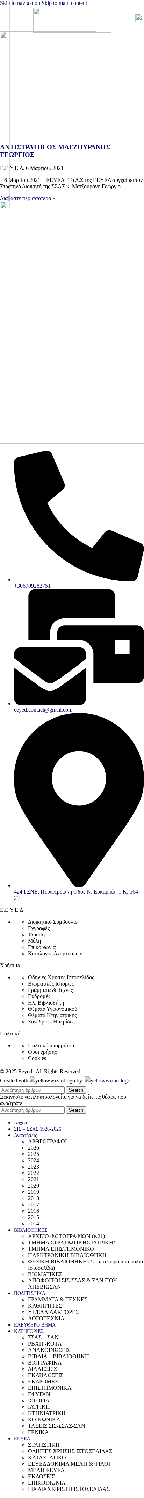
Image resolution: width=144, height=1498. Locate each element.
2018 (33, 1198)
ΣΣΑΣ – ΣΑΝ (43, 1337)
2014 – (35, 1223)
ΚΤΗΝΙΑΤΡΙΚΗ (47, 1413)
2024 (33, 1160)
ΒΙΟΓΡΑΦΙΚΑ (45, 1363)
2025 (33, 1154)
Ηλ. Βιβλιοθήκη (46, 1003)
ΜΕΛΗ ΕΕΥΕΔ (46, 1470)
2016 (33, 1211)
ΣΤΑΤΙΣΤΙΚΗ (44, 1445)
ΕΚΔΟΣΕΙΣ (41, 1476)
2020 (33, 1186)
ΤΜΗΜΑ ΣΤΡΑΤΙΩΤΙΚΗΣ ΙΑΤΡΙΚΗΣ (72, 1242)
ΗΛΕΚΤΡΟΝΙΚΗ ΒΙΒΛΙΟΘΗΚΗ (67, 1255)
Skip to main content (64, 3)
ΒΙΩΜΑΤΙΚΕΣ (45, 1274)
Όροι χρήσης (42, 1052)
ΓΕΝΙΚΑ (38, 1432)
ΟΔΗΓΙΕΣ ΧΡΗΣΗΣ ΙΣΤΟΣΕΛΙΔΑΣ (70, 1451)
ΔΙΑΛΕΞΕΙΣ (42, 1369)
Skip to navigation (21, 3)
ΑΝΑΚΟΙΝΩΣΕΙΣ (49, 1350)
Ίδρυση (36, 934)
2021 (33, 1179)
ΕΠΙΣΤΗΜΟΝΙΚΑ (50, 1388)
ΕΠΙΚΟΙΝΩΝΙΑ (47, 1483)
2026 (33, 1148)
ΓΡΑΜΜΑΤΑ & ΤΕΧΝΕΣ (57, 1299)
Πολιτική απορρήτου (51, 1045)
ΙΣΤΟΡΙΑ (39, 1401)
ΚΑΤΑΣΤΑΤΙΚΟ (47, 1457)
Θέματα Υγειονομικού (52, 1009)
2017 (33, 1205)
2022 (33, 1173)
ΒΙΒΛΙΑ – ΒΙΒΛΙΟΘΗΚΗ (58, 1356)
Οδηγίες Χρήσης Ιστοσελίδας (61, 977)
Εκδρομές (39, 996)
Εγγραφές (39, 928)
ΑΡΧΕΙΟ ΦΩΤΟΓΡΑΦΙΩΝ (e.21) (66, 1236)
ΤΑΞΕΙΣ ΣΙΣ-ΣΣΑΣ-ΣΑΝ (56, 1426)
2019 (33, 1192)
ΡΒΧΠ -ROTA (45, 1344)
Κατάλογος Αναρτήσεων (55, 953)
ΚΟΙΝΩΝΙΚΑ (44, 1419)
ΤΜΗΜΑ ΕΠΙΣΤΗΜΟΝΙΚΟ (61, 1249)
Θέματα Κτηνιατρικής (52, 1015)
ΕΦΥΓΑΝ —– (44, 1394)
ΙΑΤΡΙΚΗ (39, 1407)
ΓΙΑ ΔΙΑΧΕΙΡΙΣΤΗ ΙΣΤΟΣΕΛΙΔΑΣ (69, 1489)
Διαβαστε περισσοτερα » (27, 198)
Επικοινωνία (42, 947)
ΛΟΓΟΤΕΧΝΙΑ (46, 1318)
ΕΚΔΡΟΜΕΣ (43, 1382)
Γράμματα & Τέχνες (50, 990)
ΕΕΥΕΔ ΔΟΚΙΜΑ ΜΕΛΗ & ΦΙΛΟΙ (69, 1464)
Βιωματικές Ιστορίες (51, 984)
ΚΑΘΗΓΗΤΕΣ (45, 1306)
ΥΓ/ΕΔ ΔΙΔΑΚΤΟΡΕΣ (53, 1312)
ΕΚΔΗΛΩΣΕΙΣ (45, 1375)
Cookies (37, 1058)
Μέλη (34, 941)
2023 (33, 1167)
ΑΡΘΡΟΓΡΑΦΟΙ (47, 1141)
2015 (33, 1217)
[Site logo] (72, 31)
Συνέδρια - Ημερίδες (51, 1022)
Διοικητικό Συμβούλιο (53, 922)
